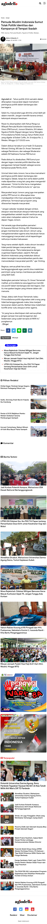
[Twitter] (13, 330)
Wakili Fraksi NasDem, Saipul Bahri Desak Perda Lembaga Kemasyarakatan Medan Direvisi (29, 840)
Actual (7, 18)
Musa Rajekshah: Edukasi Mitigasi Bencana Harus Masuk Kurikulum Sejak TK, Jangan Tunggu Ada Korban (22, 352)
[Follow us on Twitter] (21, 909)
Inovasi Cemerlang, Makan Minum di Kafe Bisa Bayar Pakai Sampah (14, 428)
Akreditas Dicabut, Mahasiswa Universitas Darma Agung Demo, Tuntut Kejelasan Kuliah (23, 558)
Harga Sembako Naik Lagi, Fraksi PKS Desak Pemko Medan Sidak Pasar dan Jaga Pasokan (30, 862)
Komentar (43, 39)
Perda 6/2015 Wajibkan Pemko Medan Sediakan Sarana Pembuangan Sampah (13, 415)
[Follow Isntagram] (27, 909)
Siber (22, 915)
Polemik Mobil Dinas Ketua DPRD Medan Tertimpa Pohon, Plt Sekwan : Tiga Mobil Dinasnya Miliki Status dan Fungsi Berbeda (30, 852)
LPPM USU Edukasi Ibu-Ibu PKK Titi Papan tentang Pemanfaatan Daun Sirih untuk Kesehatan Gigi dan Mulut (22, 366)
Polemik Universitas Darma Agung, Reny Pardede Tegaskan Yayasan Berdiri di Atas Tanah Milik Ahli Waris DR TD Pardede (23, 786)
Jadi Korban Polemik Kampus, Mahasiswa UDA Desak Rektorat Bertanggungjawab (22, 488)
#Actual (15, 338)
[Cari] (40, 3)
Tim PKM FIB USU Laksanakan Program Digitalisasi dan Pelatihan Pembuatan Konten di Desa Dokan (30, 873)
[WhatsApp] (24, 330)
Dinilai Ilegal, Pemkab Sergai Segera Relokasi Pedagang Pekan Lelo (15, 387)
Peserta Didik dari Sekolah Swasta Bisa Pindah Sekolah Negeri (30, 828)
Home (2, 18)
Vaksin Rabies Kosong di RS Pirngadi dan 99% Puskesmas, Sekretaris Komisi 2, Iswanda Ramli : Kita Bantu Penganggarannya (22, 630)
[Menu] (45, 3)
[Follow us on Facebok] (15, 909)
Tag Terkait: (6, 338)
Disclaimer (32, 915)
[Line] (19, 330)
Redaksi (13, 915)
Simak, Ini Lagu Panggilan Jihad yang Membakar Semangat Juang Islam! (30, 817)
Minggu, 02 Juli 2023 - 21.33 (13, 40)
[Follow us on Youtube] (33, 909)
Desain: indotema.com (23, 921)
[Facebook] (8, 330)
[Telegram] (30, 330)
